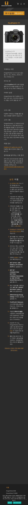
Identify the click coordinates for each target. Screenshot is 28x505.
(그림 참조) (17, 226)
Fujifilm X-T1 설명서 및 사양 (12, 147)
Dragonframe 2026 (11, 491)
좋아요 (9, 502)
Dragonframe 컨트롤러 (12, 493)
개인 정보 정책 (17, 502)
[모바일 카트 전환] (18, 4)
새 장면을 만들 (14, 183)
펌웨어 (16, 257)
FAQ (11, 331)
